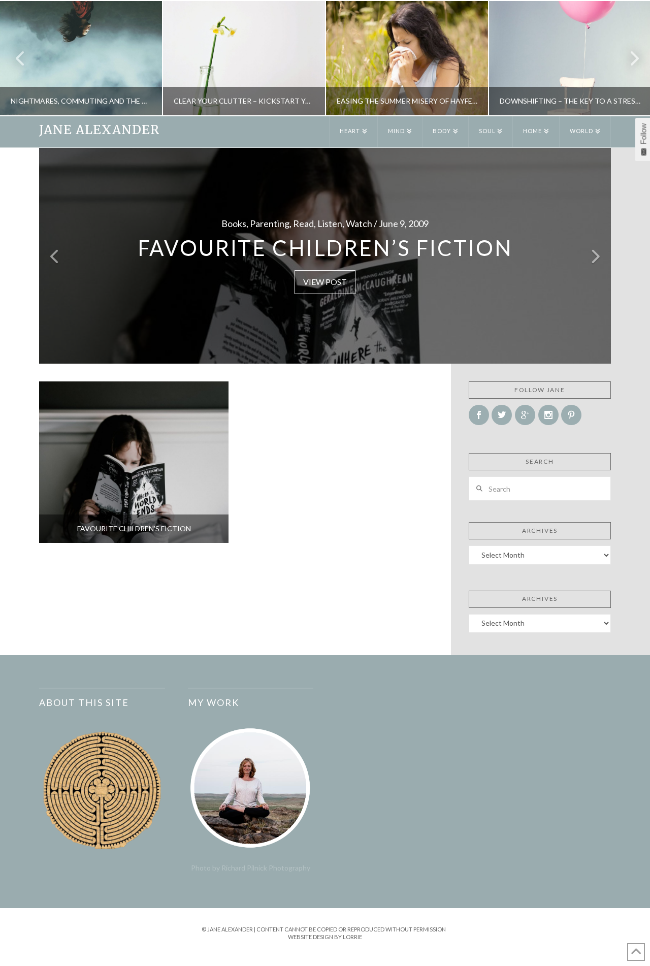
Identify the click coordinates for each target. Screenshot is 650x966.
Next (628, 58)
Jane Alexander (99, 130)
